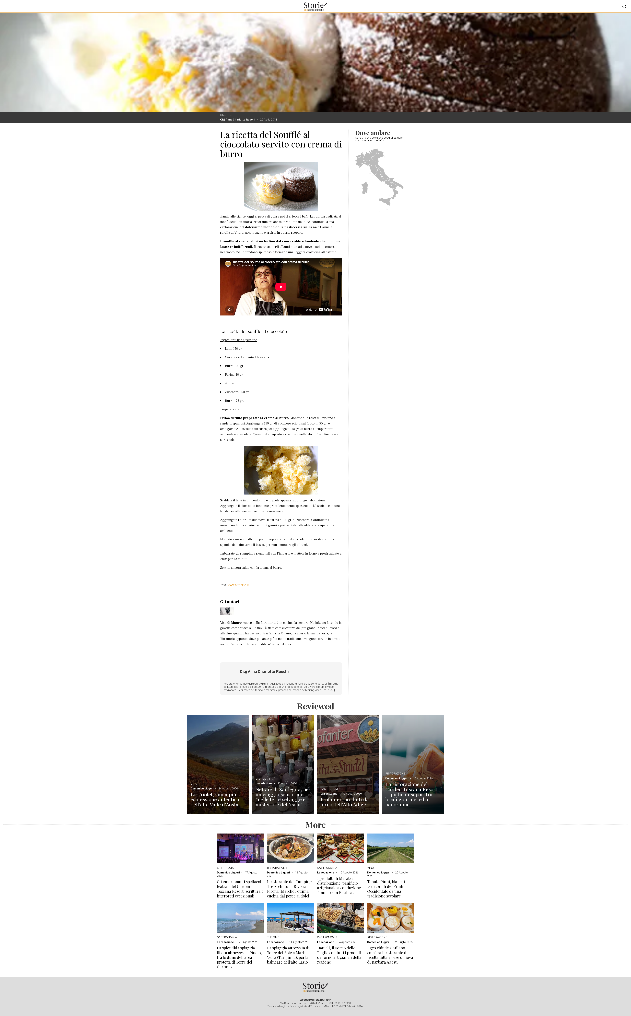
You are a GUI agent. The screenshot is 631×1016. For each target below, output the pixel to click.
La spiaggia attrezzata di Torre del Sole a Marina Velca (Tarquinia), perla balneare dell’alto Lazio (288, 954)
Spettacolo (225, 867)
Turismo (273, 937)
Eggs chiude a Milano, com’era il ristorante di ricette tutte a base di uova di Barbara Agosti (390, 954)
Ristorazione (395, 773)
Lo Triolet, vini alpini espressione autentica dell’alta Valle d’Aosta (215, 799)
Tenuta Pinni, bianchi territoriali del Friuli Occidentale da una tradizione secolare (386, 888)
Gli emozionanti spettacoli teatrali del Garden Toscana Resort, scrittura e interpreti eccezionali (240, 888)
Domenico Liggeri (202, 788)
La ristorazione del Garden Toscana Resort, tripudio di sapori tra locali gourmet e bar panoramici (412, 794)
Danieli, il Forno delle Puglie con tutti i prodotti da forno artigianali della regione (339, 954)
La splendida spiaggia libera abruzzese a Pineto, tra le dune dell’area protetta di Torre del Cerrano (239, 957)
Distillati (263, 778)
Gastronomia (330, 788)
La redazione (264, 783)
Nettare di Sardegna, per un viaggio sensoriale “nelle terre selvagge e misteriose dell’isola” (283, 797)
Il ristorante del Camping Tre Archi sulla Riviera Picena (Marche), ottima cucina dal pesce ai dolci (289, 888)
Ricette (226, 114)
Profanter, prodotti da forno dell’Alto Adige (344, 802)
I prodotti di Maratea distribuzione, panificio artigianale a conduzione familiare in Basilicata (339, 885)
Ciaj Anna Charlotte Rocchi (237, 119)
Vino (194, 783)
